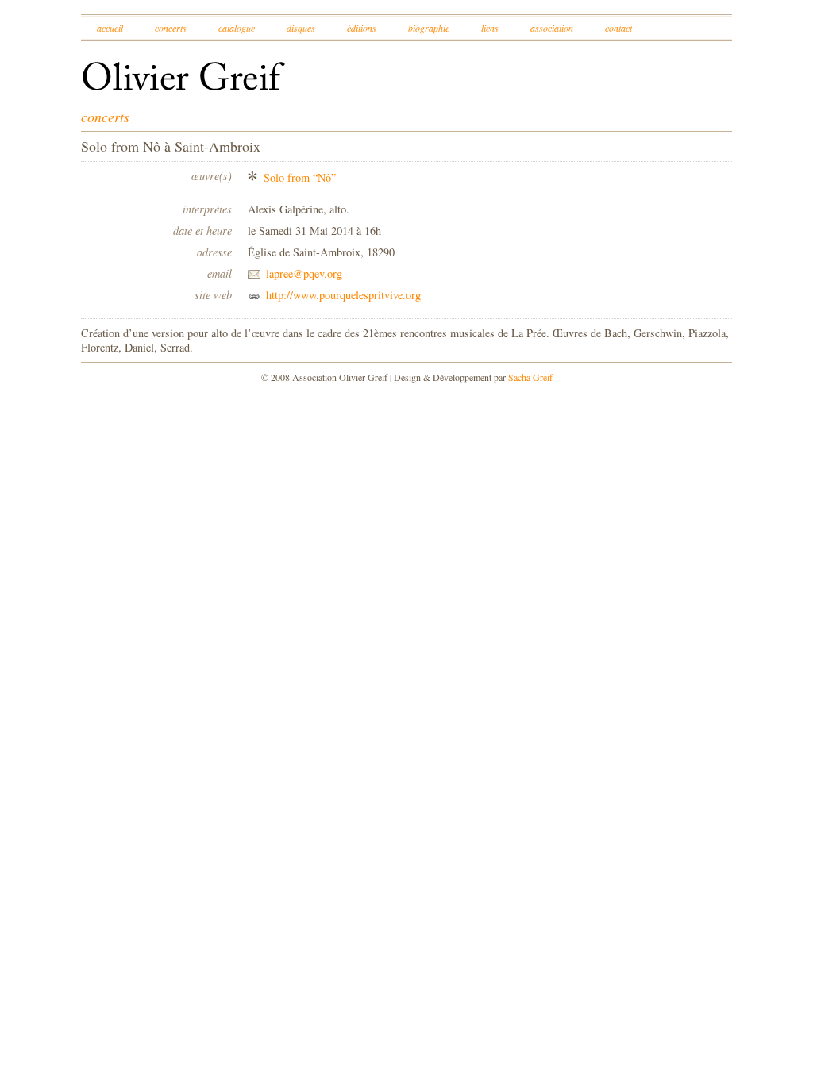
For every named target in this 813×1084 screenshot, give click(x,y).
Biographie (428, 27)
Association (551, 27)
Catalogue (236, 27)
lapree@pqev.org (304, 273)
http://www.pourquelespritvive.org (343, 294)
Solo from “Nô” (300, 177)
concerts (105, 116)
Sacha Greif (530, 377)
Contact (618, 27)
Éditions (361, 27)
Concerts (171, 27)
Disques (301, 27)
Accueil (110, 27)
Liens (490, 27)
